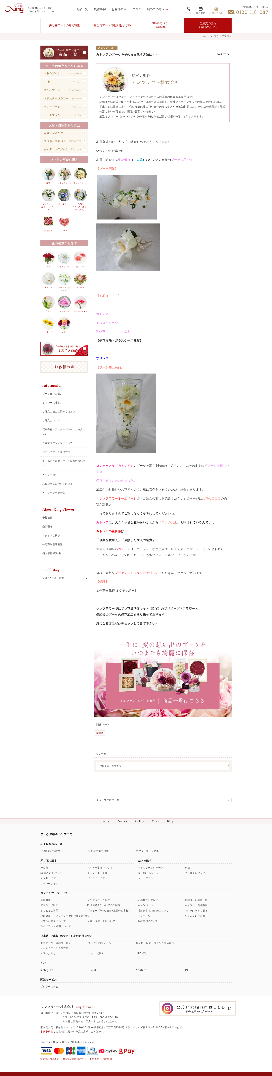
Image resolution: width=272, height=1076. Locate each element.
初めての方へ (156, 9)
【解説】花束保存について (153, 910)
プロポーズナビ (49, 986)
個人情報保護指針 (52, 553)
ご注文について (51, 420)
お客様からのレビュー (150, 900)
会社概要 (47, 517)
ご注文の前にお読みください (58, 411)
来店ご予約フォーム (99, 943)
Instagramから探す (196, 910)
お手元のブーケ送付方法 (56, 452)
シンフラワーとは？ (98, 900)
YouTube (141, 970)
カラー (48, 311)
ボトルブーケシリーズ (150, 867)
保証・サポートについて (101, 921)
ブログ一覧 (144, 915)
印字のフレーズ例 (195, 915)
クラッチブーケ (64, 183)
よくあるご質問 (49, 910)
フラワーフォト (49, 883)
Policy (105, 821)
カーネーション (80, 311)
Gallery (139, 821)
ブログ (136, 9)
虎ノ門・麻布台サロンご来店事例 (155, 943)
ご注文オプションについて (57, 443)
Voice (155, 821)
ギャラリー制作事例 (196, 905)
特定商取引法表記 (52, 544)
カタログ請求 (50, 474)
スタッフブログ (223, 36)
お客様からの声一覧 (196, 900)
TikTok (92, 970)
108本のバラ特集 (50, 851)
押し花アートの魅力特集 (64, 25)
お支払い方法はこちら (74, 1058)
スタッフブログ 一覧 (108, 800)
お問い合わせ (48, 953)
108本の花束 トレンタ (100, 867)
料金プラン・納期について (55, 926)
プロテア (80, 287)
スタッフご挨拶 (51, 535)
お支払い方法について (53, 921)
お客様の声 (119, 9)
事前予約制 (46, 1031)
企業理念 (47, 526)
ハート (64, 230)
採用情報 (107, 1058)
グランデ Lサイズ (97, 873)
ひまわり (48, 332)
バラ (48, 266)
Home (205, 36)
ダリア (64, 332)
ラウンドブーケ (80, 183)
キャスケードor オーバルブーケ (48, 207)
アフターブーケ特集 (53, 492)
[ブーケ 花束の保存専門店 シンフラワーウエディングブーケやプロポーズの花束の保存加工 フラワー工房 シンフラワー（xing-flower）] (15, 11)
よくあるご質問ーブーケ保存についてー (63, 463)
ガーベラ (80, 266)
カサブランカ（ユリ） (64, 289)
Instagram (46, 970)
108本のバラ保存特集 (160, 25)
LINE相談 (141, 953)
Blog (170, 821)
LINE (186, 970)
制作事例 (100, 9)
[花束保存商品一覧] (64, 53)
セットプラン (145, 878)
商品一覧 (82, 9)
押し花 (44, 867)
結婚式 (99, 733)
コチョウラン (48, 287)
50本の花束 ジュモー (52, 873)
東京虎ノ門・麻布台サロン (55, 943)
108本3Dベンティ (148, 873)
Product (122, 821)
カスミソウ (64, 266)
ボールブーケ (64, 204)
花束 (48, 183)
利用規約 (94, 1058)
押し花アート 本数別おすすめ (112, 25)
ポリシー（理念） (52, 402)
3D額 (188, 867)
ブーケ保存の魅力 (52, 393)
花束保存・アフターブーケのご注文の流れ (63, 432)
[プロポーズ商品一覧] (64, 349)
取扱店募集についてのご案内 (58, 483)
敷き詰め (48, 230)
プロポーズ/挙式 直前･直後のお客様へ (109, 910)
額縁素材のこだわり (149, 921)
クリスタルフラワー (196, 873)
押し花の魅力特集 (98, 851)
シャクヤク (64, 311)
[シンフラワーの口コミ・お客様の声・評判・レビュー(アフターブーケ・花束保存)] (64, 367)
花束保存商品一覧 (51, 844)
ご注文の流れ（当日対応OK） (208, 25)
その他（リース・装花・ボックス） (80, 207)
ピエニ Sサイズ (96, 878)
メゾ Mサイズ (48, 878)
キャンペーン (145, 905)
